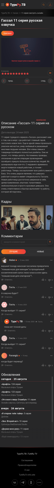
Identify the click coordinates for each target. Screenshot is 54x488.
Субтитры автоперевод (26, 403)
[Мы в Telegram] (23, 482)
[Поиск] (43, 4)
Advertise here (41, 120)
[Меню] (3, 4)
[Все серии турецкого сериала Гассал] (27, 80)
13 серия (15, 438)
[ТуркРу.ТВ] (15, 4)
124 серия (12, 386)
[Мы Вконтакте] (15, 482)
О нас (27, 470)
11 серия (15, 430)
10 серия (14, 423)
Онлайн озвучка (8, 403)
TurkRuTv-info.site (27, 475)
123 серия (12, 393)
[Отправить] (50, 242)
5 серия (16, 415)
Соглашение (27, 460)
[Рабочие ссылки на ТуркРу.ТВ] (39, 482)
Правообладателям (27, 465)
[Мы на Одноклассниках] (31, 482)
